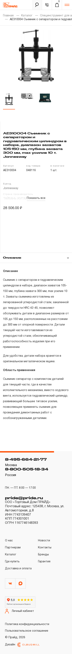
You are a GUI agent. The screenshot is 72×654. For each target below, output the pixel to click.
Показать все (36, 198)
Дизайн (10, 644)
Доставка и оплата (18, 568)
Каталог (26, 15)
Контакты (44, 547)
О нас (9, 540)
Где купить (12, 561)
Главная (8, 15)
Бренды (43, 554)
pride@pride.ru (24, 498)
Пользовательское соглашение (26, 631)
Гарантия (44, 561)
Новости (44, 540)
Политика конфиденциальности (27, 624)
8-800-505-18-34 (26, 469)
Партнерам (13, 547)
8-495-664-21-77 (26, 459)
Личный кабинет (23, 611)
